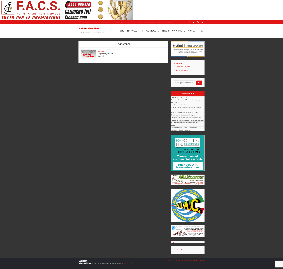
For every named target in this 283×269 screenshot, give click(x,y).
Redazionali (101, 51)
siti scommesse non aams (182, 67)
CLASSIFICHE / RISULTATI (175, 260)
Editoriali (132, 31)
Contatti (192, 31)
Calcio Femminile (149, 22)
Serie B (165, 31)
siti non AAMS (178, 250)
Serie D (80, 22)
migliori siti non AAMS (181, 70)
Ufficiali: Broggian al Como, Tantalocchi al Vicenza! (188, 120)
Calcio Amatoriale (161, 22)
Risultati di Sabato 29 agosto (180, 97)
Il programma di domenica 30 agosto (183, 115)
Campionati (151, 31)
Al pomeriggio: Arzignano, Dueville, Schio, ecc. (186, 117)
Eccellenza (87, 22)
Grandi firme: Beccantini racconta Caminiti (185, 112)
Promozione (96, 22)
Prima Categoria (106, 22)
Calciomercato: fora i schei (179, 105)
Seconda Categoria (118, 22)
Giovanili (139, 22)
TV (142, 31)
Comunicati (177, 31)
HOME (121, 31)
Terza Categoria (130, 22)
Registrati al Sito (176, 242)
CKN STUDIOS (128, 263)
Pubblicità (202, 260)
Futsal (170, 22)
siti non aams (178, 63)
